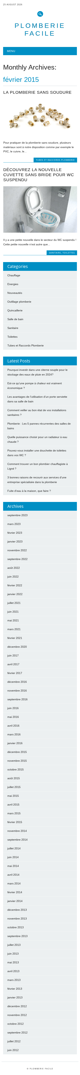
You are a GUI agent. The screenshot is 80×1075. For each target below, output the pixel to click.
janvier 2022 (15, 594)
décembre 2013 (17, 909)
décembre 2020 (17, 646)
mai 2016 (13, 716)
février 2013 (14, 988)
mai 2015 (13, 795)
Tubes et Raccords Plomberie (55, 159)
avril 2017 (13, 664)
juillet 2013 (14, 944)
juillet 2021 (14, 602)
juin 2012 (13, 1050)
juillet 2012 (14, 1041)
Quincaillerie (15, 310)
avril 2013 (13, 971)
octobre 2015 (15, 769)
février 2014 (14, 892)
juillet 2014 (14, 848)
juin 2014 (13, 857)
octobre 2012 (15, 1023)
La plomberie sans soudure (37, 92)
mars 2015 (14, 813)
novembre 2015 (17, 760)
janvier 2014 (15, 901)
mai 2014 (13, 865)
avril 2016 (13, 725)
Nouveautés (14, 292)
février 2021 (14, 638)
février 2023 (14, 532)
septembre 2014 (17, 839)
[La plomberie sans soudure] (40, 134)
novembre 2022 (17, 550)
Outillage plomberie (19, 301)
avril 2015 (13, 804)
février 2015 (14, 822)
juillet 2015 (14, 787)
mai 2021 (13, 620)
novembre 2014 (17, 830)
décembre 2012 (17, 1006)
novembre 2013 (17, 918)
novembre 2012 (17, 1015)
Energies (12, 284)
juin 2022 (13, 576)
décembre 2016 (17, 681)
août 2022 (13, 567)
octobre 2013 (15, 927)
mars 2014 (14, 883)
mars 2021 (14, 629)
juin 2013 (13, 953)
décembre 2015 (17, 751)
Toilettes (69, 252)
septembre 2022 (17, 559)
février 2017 (14, 673)
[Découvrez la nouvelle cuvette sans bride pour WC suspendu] (40, 231)
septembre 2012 (17, 1032)
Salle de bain (15, 319)
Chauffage (13, 275)
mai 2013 (13, 962)
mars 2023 (14, 524)
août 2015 (13, 778)
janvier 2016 (15, 743)
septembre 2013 (17, 936)
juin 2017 (13, 655)
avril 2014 (13, 874)
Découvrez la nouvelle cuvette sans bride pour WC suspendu (38, 174)
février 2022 (14, 585)
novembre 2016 (17, 690)
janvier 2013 (15, 997)
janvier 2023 (15, 541)
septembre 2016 (17, 699)
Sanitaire (55, 252)
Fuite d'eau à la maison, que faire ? (29, 490)
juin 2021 (13, 611)
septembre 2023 (17, 515)
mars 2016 (14, 734)
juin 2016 (13, 708)
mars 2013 (14, 979)
